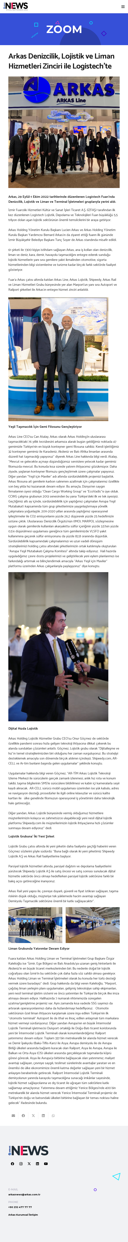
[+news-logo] (15, 6)
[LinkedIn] (37, 1164)
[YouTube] (46, 1164)
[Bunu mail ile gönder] (13, 1115)
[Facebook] (12, 1164)
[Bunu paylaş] (23, 1115)
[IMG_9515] (35, 925)
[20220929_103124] (93, 925)
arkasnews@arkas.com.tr (24, 1194)
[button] (123, 6)
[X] (29, 1164)
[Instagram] (21, 1164)
